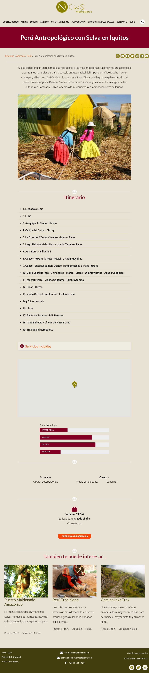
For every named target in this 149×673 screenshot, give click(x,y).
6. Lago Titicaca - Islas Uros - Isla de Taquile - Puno (52, 244)
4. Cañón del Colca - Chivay (38, 230)
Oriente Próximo (60, 22)
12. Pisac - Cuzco (32, 287)
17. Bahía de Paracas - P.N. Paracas (43, 315)
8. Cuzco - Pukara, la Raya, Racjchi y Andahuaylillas (52, 258)
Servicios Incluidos (38, 346)
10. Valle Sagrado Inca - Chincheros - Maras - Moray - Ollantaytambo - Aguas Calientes (73, 272)
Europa (34, 22)
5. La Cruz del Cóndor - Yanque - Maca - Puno (49, 237)
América (44, 22)
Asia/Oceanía (78, 22)
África (24, 22)
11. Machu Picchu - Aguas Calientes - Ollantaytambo (53, 279)
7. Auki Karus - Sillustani (37, 251)
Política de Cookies (9, 661)
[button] (118, 56)
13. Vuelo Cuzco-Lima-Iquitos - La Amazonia (49, 294)
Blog (132, 22)
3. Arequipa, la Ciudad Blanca (40, 223)
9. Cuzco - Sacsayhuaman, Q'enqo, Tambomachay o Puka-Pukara (60, 265)
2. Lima (27, 216)
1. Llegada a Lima (33, 208)
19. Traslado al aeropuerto (38, 329)
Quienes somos (10, 22)
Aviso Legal (6, 652)
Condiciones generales (137, 653)
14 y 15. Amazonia (33, 301)
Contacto (122, 22)
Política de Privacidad (11, 657)
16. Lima (28, 308)
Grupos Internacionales (101, 22)
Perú (29, 56)
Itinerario (9, 56)
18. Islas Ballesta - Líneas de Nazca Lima (46, 322)
